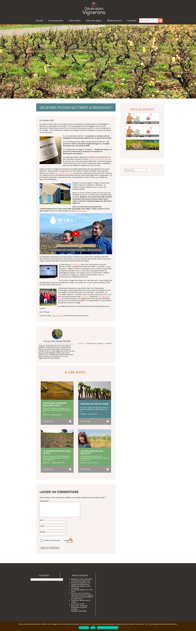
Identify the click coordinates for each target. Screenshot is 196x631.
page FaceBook (58, 315)
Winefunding (75, 264)
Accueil (39, 20)
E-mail (42, 526)
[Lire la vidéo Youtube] (76, 233)
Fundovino (85, 296)
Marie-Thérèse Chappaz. (63, 173)
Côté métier (75, 20)
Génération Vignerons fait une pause (81, 587)
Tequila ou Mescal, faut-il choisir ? (80, 601)
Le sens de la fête (77, 604)
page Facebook (81, 211)
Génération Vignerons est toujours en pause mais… (80, 583)
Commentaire (44, 501)
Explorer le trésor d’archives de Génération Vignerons (81, 580)
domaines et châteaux (95, 343)
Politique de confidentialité (108, 628)
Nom (42, 520)
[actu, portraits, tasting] (98, 8)
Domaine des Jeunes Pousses (100, 159)
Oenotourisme (55, 20)
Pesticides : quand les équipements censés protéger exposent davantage (79, 608)
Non (93, 628)
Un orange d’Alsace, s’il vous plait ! (81, 591)
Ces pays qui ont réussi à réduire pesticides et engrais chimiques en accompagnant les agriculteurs (82, 596)
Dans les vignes (94, 20)
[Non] (193, 626)
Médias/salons (114, 20)
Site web (42, 532)
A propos (131, 20)
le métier (108, 343)
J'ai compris (84, 628)
